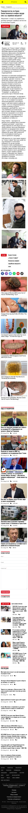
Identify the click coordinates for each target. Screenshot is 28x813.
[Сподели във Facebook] (2, 273)
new (9, 266)
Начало (3, 7)
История (22, 772)
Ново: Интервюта (5, 780)
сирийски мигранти (14, 263)
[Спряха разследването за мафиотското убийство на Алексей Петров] (14, 542)
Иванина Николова (7, 44)
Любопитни (18, 767)
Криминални (17, 770)
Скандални (4, 772)
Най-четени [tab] (5, 604)
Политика (8, 770)
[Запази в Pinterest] (18, 273)
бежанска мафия (13, 261)
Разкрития (9, 7)
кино (2, 775)
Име (2, 556)
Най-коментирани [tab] (17, 604)
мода (8, 777)
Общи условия (14, 794)
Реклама (14, 790)
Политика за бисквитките (14, 799)
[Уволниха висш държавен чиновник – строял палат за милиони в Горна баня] (14, 520)
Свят (2, 770)
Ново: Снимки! (16, 777)
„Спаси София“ (13, 258)
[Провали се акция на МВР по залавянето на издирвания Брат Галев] (14, 449)
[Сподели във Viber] (6, 273)
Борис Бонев (12, 255)
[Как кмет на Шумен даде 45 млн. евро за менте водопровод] (14, 497)
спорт (7, 775)
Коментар (4, 568)
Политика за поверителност (10, 785)
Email (2, 562)
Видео (2, 777)
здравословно (13, 772)
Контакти (14, 792)
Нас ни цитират (16, 775)
